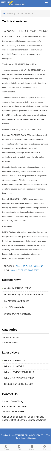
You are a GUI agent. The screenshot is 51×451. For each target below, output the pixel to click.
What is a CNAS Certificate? (17, 314)
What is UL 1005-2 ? (14, 366)
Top (44, 449)
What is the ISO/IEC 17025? (17, 288)
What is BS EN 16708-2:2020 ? (19, 378)
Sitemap (32, 438)
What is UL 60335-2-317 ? (16, 360)
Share (6, 449)
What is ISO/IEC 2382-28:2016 (19, 372)
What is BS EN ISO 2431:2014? (29, 266)
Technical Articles (10, 337)
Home (10, 13)
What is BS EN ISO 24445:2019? (25, 270)
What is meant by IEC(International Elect (23, 294)
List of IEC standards (14, 307)
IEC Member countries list (16, 301)
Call (19, 449)
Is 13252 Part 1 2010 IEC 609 (18, 384)
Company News (10, 343)
